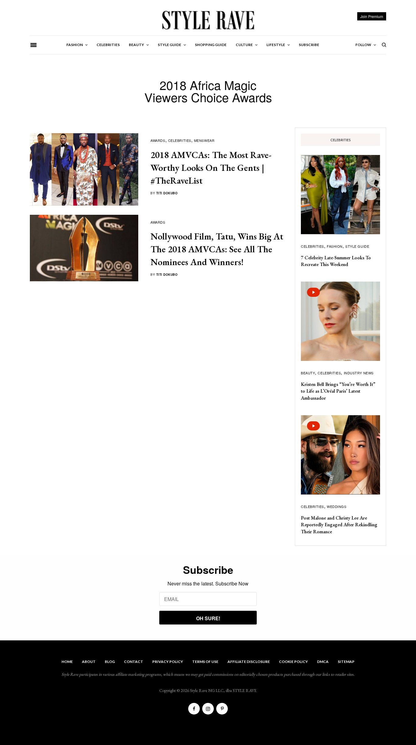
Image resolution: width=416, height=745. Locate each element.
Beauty (308, 372)
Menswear (204, 140)
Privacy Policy (167, 661)
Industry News (359, 372)
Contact (133, 661)
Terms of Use (205, 661)
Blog (110, 661)
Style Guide (357, 246)
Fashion (335, 246)
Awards (157, 140)
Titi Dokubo (167, 193)
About (89, 661)
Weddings (336, 506)
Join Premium (371, 16)
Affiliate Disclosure (248, 661)
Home (67, 661)
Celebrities (179, 140)
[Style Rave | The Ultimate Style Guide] (208, 20)
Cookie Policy (293, 661)
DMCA (323, 661)
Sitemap (346, 661)
